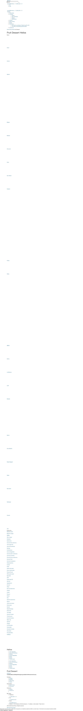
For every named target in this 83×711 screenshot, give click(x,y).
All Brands (9, 673)
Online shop (11, 13)
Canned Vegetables (13, 655)
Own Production (15, 16)
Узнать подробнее (4, 710)
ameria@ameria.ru (10, 3)
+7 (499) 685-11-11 (18, 3)
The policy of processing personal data (19, 26)
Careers (10, 20)
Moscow (8, 0)
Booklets (11, 679)
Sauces (10, 657)
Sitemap (8, 707)
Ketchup (10, 654)
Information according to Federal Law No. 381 (20, 25)
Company (11, 14)
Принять (10, 710)
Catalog (8, 11)
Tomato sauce (12, 659)
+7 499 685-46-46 (12, 699)
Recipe (10, 22)
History (13, 15)
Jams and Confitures (13, 653)
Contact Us (11, 27)
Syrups (10, 656)
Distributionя (14, 19)
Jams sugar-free (12, 651)
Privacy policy (12, 707)
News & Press (12, 21)
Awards (13, 17)
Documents (11, 24)
